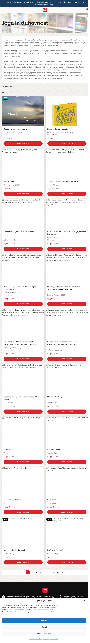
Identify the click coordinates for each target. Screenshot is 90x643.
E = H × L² (7, 450)
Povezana (51, 500)
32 (49, 572)
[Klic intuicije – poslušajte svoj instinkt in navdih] (23, 379)
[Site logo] (45, 10)
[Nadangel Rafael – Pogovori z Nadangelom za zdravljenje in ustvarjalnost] (67, 269)
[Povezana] (67, 482)
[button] (85, 601)
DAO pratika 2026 (55, 550)
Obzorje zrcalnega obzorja (15, 129)
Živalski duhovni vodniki (57, 129)
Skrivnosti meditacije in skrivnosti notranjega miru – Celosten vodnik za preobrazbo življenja (20, 344)
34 (58, 572)
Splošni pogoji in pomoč (50, 639)
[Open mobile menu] (3, 10)
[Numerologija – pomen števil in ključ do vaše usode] (23, 269)
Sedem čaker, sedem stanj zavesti (19, 232)
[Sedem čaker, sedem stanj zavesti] (23, 214)
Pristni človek (9, 181)
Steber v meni (53, 450)
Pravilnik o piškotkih (35, 639)
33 (53, 572)
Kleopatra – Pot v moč (13, 500)
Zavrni (44, 627)
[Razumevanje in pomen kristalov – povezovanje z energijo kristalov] (67, 324)
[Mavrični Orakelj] (67, 379)
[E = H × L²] (23, 432)
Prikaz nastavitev (44, 633)
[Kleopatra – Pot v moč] (23, 482)
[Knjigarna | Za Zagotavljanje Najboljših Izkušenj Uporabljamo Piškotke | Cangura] (42, 98)
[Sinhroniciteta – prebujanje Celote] (67, 164)
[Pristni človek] (23, 164)
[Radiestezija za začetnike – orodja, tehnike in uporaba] (67, 214)
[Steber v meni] (67, 432)
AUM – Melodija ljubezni (14, 550)
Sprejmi (44, 621)
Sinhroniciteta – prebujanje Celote (62, 181)
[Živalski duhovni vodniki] (67, 111)
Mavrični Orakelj (54, 397)
